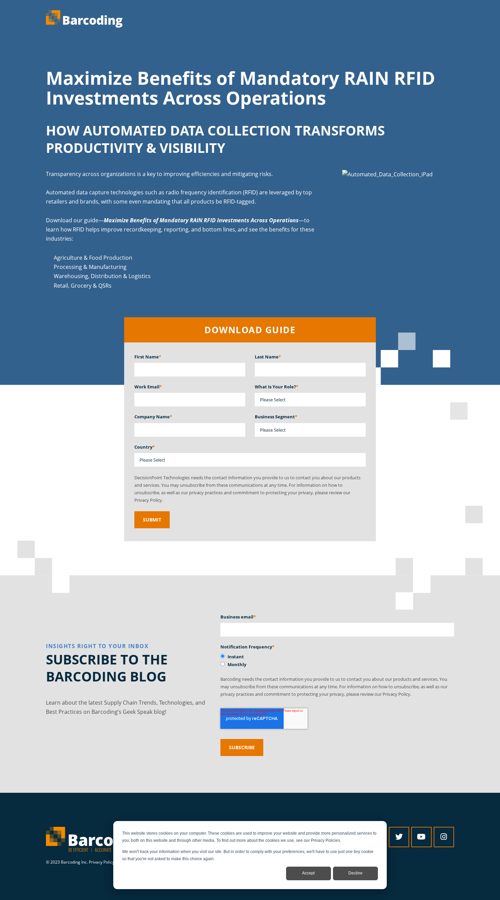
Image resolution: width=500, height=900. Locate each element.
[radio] (337, 656)
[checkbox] (337, 660)
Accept (308, 873)
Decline (355, 873)
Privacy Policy (101, 862)
